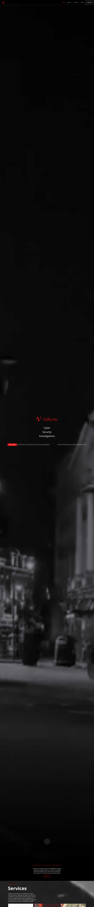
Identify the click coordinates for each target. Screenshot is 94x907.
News (82, 2)
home (63, 2)
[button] (69, 2)
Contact (89, 2)
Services (76, 2)
